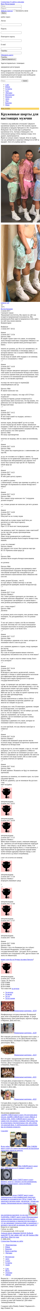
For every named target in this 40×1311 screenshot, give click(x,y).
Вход (3, 4)
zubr (2, 1237)
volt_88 (25, 1235)
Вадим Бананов (7, 309)
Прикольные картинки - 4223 (25, 1055)
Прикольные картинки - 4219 (25, 1011)
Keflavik (30, 1233)
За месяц (8, 994)
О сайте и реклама (17, 2)
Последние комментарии (10, 1113)
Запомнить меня (22, 11)
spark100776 (5, 1235)
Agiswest (4, 1233)
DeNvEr (23, 1233)
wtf (8, 303)
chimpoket (16, 1233)
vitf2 (20, 1235)
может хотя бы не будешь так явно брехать (17, 959)
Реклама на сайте (16, 1241)
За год (7, 996)
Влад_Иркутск (10, 1237)
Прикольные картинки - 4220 (25, 1033)
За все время (10, 998)
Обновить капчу (7, 55)
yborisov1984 (33, 1235)
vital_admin (14, 1235)
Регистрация (10, 4)
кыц (17, 1237)
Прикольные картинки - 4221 (25, 1077)
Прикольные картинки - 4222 (25, 1099)
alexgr (10, 1233)
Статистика (5, 2)
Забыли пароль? (7, 11)
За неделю (9, 992)
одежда (3, 303)
